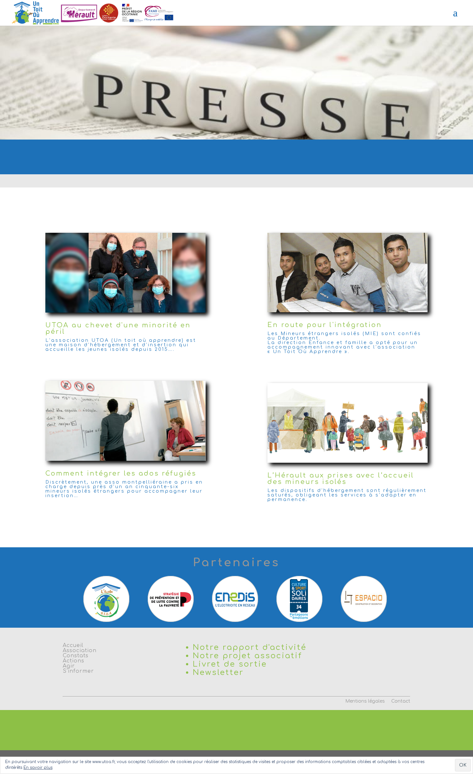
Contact (400, 701)
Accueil (73, 645)
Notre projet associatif (247, 655)
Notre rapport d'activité (250, 647)
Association (80, 650)
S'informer (78, 671)
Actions (73, 661)
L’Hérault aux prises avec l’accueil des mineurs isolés (340, 479)
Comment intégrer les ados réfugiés (120, 473)
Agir (69, 666)
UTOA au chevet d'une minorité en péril (118, 328)
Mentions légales (365, 701)
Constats (75, 656)
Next (389, 599)
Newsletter (218, 672)
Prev (84, 599)
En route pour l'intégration (324, 325)
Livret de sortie (230, 664)
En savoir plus (37, 767)
